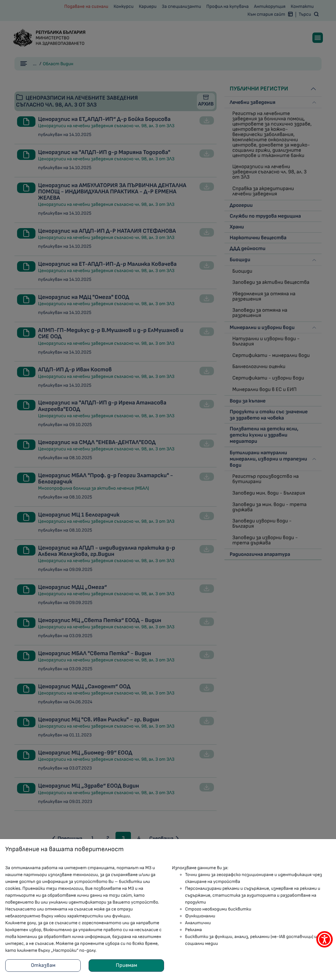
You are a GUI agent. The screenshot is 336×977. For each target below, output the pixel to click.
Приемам (126, 965)
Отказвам (43, 965)
